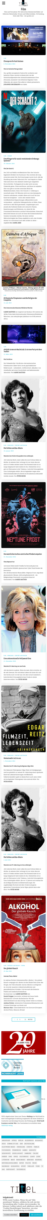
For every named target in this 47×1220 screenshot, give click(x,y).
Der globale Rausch (11, 968)
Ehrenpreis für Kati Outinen (13, 61)
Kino (10, 1156)
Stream (10, 156)
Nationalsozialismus (10, 1163)
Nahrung (38, 1160)
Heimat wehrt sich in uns (12, 758)
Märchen (30, 1160)
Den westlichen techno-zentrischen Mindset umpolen (23, 554)
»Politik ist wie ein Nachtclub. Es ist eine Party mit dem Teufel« (23, 350)
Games (25, 1150)
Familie (36, 1147)
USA (3, 1169)
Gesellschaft (17, 1153)
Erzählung (21, 1147)
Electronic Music (8, 1147)
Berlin (20, 1140)
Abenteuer (6, 1140)
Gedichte (32, 1150)
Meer (13, 1160)
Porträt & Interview (21, 445)
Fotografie (6, 1150)
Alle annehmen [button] (36, 1215)
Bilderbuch (29, 1140)
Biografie (39, 1140)
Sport (23, 1166)
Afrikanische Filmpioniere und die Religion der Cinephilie (20, 299)
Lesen (32, 1156)
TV (42, 1166)
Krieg (16, 1156)
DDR (21, 1143)
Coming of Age (12, 1143)
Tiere (38, 1166)
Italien (35, 1153)
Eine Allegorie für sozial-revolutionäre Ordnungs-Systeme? (21, 160)
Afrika (14, 1140)
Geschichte (6, 1153)
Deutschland (29, 1143)
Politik (28, 1163)
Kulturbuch (24, 1156)
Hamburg (28, 1153)
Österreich (21, 1169)
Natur (21, 1163)
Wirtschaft (10, 1169)
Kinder (4, 1156)
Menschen (10, 445)
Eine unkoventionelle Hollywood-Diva (17, 658)
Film (5, 58)
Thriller (30, 1166)
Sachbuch (5, 1166)
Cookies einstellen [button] (10, 1215)
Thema (23, 965)
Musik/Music (20, 1160)
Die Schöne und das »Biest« (13, 448)
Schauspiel (15, 1166)
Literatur (5, 1160)
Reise (35, 1163)
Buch (4, 1143)
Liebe (38, 1156)
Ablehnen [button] (24, 1215)
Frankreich (16, 1150)
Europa (29, 1147)
